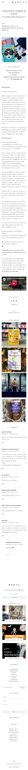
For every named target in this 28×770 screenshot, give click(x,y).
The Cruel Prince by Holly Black (14, 621)
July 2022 (13, 741)
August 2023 (14, 737)
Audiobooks (14, 679)
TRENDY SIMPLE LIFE (14, 12)
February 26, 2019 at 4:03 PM (14, 544)
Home (14, 761)
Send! (14, 711)
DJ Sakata (6, 475)
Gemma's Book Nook (10, 449)
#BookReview (14, 671)
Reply (3, 442)
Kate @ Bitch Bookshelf (11, 505)
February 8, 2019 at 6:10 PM (10, 492)
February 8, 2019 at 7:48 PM (10, 507)
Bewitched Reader (9, 490)
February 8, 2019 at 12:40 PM (10, 451)
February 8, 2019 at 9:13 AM (10, 434)
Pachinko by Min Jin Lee (14, 311)
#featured (14, 674)
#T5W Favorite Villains (14, 658)
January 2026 (13, 729)
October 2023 (13, 735)
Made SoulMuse (14, 767)
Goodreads (16, 79)
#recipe (14, 678)
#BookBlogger (14, 669)
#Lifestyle (14, 676)
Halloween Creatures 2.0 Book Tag (14, 640)
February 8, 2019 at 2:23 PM (10, 477)
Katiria (5, 520)
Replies (9, 539)
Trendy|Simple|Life (13, 542)
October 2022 (13, 739)
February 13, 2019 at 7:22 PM (10, 522)
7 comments (14, 304)
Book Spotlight (14, 297)
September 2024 (13, 732)
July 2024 (13, 734)
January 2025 (13, 730)
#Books (14, 672)
